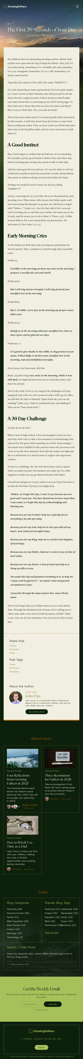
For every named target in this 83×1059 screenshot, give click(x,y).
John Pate (34, 35)
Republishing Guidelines (37, 1056)
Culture (13, 929)
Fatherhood (53, 925)
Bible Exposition (18, 921)
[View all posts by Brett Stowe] (9, 807)
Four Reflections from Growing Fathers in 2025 (18, 779)
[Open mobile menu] (77, 6)
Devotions (14, 668)
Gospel (51, 913)
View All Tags (51, 932)
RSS (54, 1039)
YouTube (47, 1039)
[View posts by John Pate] (15, 697)
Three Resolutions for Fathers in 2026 (58, 777)
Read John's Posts (36, 711)
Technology (15, 937)
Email (12, 653)
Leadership (69, 909)
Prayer (12, 664)
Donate (41, 1047)
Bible (50, 921)
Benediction (69, 1056)
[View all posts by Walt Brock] (9, 869)
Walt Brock (16, 869)
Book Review (16, 925)
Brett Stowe (54, 799)
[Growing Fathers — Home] (15, 6)
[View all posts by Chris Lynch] (12, 807)
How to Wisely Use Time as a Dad (20, 844)
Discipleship (69, 913)
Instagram (38, 1039)
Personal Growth (14, 771)
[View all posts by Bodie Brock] (15, 807)
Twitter (12, 645)
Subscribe (53, 1004)
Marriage (14, 933)
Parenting (14, 909)
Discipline (14, 671)
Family (13, 917)
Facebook (14, 649)
